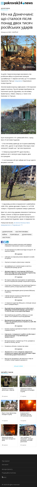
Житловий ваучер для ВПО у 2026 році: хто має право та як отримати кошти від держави (19, 315)
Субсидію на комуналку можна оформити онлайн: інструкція (20, 257)
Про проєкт (6, 461)
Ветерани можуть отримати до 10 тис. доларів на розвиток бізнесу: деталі (20, 341)
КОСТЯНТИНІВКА (22, 232)
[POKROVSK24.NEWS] (18, 3)
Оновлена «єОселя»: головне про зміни (16, 346)
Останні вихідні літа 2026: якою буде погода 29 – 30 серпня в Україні (20, 250)
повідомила (18, 81)
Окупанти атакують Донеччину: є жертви (17, 262)
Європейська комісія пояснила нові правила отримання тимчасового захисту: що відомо (18, 245)
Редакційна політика (9, 473)
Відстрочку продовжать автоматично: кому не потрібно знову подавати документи (19, 359)
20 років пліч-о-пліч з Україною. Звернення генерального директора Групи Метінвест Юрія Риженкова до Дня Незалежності (20, 353)
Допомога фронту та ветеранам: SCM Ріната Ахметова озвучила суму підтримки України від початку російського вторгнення (20, 273)
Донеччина (5, 8)
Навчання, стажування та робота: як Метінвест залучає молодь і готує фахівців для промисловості (20, 335)
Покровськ (14, 234)
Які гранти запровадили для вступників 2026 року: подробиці (20, 291)
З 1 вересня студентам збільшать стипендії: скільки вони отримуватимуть (20, 303)
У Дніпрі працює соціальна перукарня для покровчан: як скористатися (17, 296)
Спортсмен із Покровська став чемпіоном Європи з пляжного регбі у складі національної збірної (20, 286)
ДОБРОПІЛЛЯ (7, 232)
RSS (5, 477)
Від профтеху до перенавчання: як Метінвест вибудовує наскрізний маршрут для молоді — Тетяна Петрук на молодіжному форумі (19, 310)
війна (4, 234)
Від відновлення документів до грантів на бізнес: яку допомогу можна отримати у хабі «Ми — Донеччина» (20, 322)
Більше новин (18, 366)
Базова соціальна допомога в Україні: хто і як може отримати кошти (20, 329)
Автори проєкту (7, 469)
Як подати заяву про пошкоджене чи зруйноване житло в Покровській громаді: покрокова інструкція (20, 280)
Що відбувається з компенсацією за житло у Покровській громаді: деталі (18, 266)
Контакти (5, 464)
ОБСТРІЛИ (6, 237)
